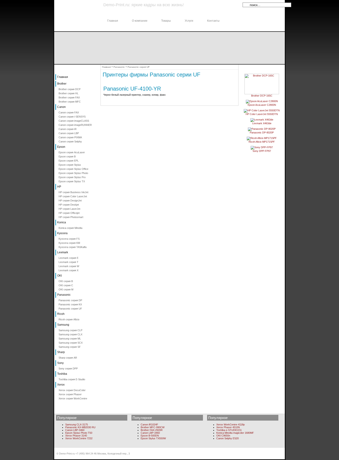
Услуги (189, 20)
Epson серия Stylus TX (72, 181)
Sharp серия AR (68, 357)
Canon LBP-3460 (74, 430)
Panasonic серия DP (70, 300)
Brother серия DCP (69, 89)
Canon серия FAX (69, 112)
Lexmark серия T (68, 262)
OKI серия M (66, 289)
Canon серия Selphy (70, 141)
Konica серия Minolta (70, 228)
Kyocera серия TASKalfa (72, 247)
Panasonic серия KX (70, 304)
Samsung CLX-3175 (76, 424)
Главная (112, 20)
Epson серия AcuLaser (72, 152)
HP (59, 186)
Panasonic (64, 294)
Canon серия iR (68, 129)
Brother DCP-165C (261, 95)
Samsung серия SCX (71, 342)
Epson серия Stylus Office (73, 169)
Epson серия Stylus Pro (72, 177)
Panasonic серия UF (70, 308)
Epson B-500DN (150, 435)
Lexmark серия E (68, 258)
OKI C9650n (223, 435)
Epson (61, 146)
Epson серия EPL (69, 160)
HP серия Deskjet (69, 204)
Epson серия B (67, 156)
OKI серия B (66, 281)
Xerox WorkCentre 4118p (230, 424)
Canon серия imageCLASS (74, 120)
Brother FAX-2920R (152, 430)
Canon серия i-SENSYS (72, 116)
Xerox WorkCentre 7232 (78, 438)
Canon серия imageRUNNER (75, 125)
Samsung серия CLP (70, 330)
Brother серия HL (68, 93)
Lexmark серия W (69, 266)
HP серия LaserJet (69, 208)
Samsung (63, 324)
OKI (59, 275)
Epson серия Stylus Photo (73, 173)
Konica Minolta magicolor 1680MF (235, 432)
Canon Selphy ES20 (227, 438)
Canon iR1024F (149, 424)
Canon (61, 107)
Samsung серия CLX (70, 334)
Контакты (213, 20)
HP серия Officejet (69, 213)
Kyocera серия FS (69, 238)
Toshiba (62, 373)
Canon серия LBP (69, 133)
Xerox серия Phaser (70, 394)
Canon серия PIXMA (70, 137)
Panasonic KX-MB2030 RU (80, 427)
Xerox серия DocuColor (72, 390)
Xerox (61, 384)
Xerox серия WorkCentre (73, 398)
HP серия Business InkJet (73, 192)
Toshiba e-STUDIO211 (229, 430)
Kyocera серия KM (69, 243)
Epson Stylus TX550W (153, 438)
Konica (61, 222)
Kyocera (62, 233)
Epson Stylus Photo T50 (78, 432)
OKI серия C (66, 285)
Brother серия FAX (69, 97)
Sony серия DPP (68, 368)
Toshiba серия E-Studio (72, 379)
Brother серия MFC (70, 101)
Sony (60, 363)
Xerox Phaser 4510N (228, 427)
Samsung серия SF (70, 346)
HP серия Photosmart (71, 217)
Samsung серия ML (70, 338)
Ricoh (61, 314)
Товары (166, 20)
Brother (61, 83)
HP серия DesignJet (70, 200)
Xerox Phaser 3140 (76, 435)
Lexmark (62, 252)
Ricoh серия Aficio (69, 319)
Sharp (61, 352)
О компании (139, 20)
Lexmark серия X (68, 270)
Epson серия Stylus (70, 164)
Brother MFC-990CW (152, 427)
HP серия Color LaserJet (73, 196)
